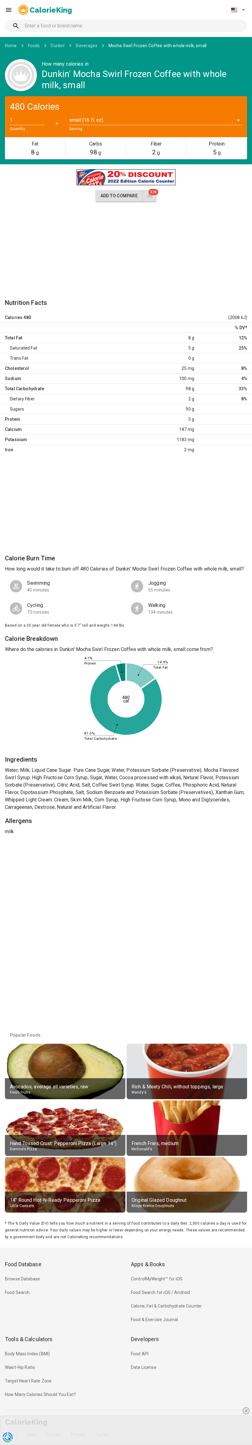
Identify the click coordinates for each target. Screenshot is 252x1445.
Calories (13, 317)
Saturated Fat (23, 348)
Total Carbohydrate (24, 388)
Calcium (13, 429)
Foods (34, 45)
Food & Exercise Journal (154, 1319)
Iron (9, 449)
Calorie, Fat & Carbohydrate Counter (166, 1306)
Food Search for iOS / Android (160, 1292)
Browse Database (22, 1278)
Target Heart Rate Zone (28, 1380)
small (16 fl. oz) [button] (86, 120)
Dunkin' (58, 45)
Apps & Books (148, 1264)
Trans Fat (19, 358)
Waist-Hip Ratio (20, 1367)
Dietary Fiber (22, 398)
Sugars (17, 409)
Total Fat (13, 337)
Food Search (17, 1292)
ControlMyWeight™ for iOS (157, 1278)
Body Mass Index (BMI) (27, 1353)
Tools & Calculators (29, 1339)
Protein (12, 419)
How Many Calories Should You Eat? (40, 1394)
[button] (238, 10)
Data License (143, 1367)
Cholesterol (17, 368)
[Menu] (8, 9)
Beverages (86, 45)
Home (11, 45)
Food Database (23, 1264)
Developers (145, 1339)
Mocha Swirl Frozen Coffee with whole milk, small (157, 45)
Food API (139, 1353)
